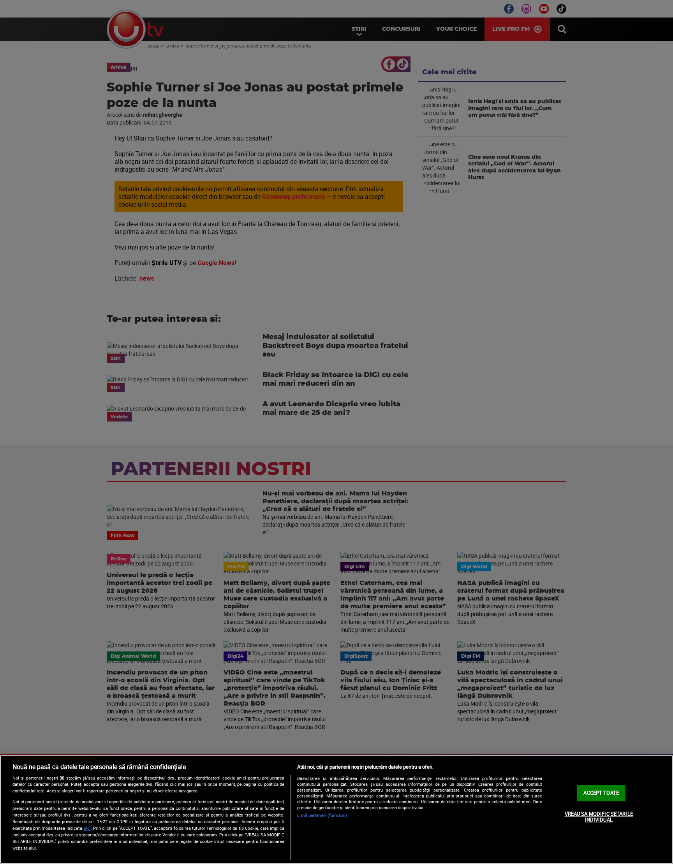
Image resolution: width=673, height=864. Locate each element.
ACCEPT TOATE (601, 792)
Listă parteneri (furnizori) (322, 815)
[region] (336, 809)
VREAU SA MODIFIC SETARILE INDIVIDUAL (599, 817)
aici (87, 828)
